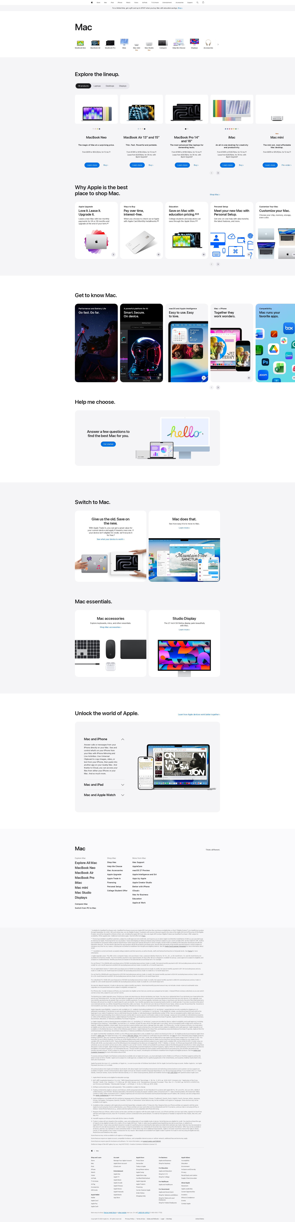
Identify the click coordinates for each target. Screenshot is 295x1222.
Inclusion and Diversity (188, 1169)
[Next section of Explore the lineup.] (218, 173)
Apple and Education (165, 1171)
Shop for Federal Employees (168, 1203)
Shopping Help (140, 1196)
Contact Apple (185, 1203)
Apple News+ (118, 1189)
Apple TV (116, 1177)
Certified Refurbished (143, 1178)
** (110, 152)
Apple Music (117, 1180)
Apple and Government (166, 1192)
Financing (139, 1187)
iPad (92, 1166)
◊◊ (107, 223)
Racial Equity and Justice (189, 1175)
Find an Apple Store (110, 1212)
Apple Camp (140, 1172)
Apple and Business (165, 1160)
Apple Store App (141, 1175)
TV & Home (94, 1181)
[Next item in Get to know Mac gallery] (218, 387)
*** (197, 214)
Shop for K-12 (163, 1174)
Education (184, 1163)
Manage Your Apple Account (123, 1160)
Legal (162, 1219)
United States (199, 1219)
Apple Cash (94, 1206)
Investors (184, 1195)
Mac (92, 1163)
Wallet (93, 1197)
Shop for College (164, 1177)
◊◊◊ (158, 221)
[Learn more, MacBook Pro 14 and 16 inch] (186, 111)
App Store (117, 1197)
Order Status (140, 1193)
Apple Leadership (186, 1189)
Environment (185, 1166)
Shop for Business (164, 1163)
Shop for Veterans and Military (168, 1195)
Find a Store (140, 1160)
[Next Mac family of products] (218, 44)
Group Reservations (142, 1169)
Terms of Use (140, 1219)
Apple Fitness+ (118, 1186)
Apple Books (118, 1195)
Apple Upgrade (141, 1181)
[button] (197, 2)
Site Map (169, 1219)
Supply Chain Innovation (189, 1178)
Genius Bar (139, 1163)
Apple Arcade (118, 1183)
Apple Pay (94, 1203)
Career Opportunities (188, 1192)
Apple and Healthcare (166, 1184)
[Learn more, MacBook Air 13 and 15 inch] (141, 111)
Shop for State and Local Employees (166, 1199)
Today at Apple (141, 1166)
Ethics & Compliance (188, 1197)
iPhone (93, 1169)
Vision (93, 1175)
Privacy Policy (129, 1219)
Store (92, 1160)
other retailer (122, 1212)
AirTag (93, 1184)
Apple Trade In (140, 1184)
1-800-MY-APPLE (143, 1212)
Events (183, 1200)
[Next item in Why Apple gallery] (218, 264)
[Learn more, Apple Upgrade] (96, 230)
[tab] (97, 85)
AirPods (93, 1178)
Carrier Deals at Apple (143, 1190)
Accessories (95, 1187)
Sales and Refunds (153, 1219)
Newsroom (184, 1186)
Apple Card (94, 1200)
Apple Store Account (120, 1163)
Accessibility (185, 1160)
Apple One (117, 1174)
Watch (93, 1172)
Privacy (183, 1172)
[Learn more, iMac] (231, 111)
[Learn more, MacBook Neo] (96, 111)
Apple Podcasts (118, 1192)
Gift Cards (94, 1190)
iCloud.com (117, 1166)
